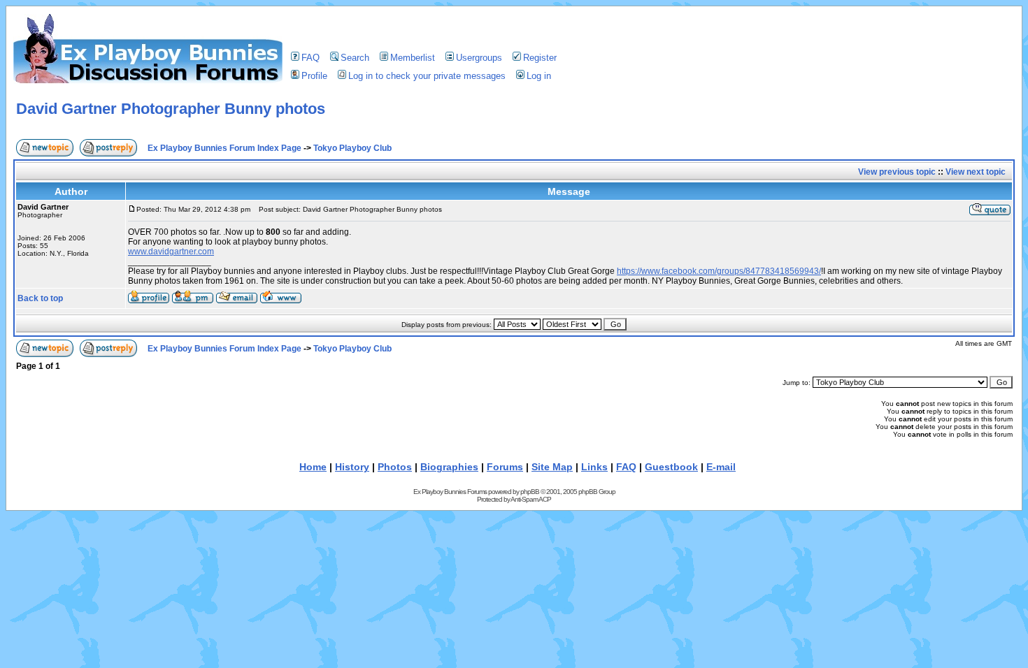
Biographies (449, 466)
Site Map (552, 466)
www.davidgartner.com (171, 251)
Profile (314, 76)
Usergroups (479, 57)
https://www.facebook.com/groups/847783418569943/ (719, 271)
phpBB (529, 491)
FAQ (310, 57)
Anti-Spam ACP (531, 499)
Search (355, 57)
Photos (395, 466)
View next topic (975, 172)
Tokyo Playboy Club (352, 148)
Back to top (40, 298)
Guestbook (671, 466)
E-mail (721, 466)
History (352, 466)
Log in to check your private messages (427, 76)
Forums (505, 466)
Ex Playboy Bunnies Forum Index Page (224, 148)
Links (594, 466)
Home (313, 466)
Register (540, 57)
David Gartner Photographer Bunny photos (170, 108)
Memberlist (412, 57)
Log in (539, 76)
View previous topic (897, 172)
